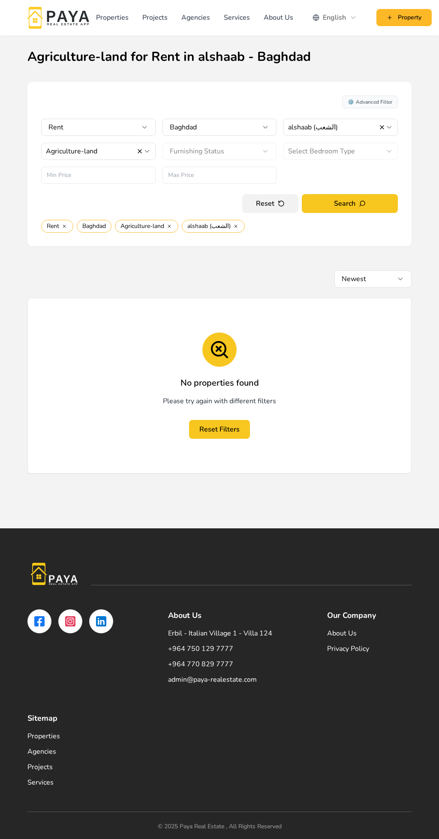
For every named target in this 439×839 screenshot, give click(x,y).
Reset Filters (219, 429)
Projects (155, 17)
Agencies (195, 17)
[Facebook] (39, 621)
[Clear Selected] (382, 127)
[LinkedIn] (101, 621)
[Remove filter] (64, 226)
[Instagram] (70, 621)
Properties (112, 17)
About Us (278, 17)
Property (409, 17)
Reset (265, 203)
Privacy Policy (348, 648)
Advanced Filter (370, 102)
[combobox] (335, 17)
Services (237, 17)
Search (344, 203)
